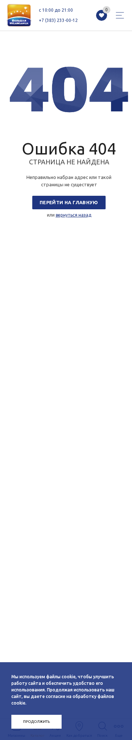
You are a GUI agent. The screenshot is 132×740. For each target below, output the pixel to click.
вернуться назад (73, 215)
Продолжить (36, 722)
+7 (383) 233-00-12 (58, 20)
